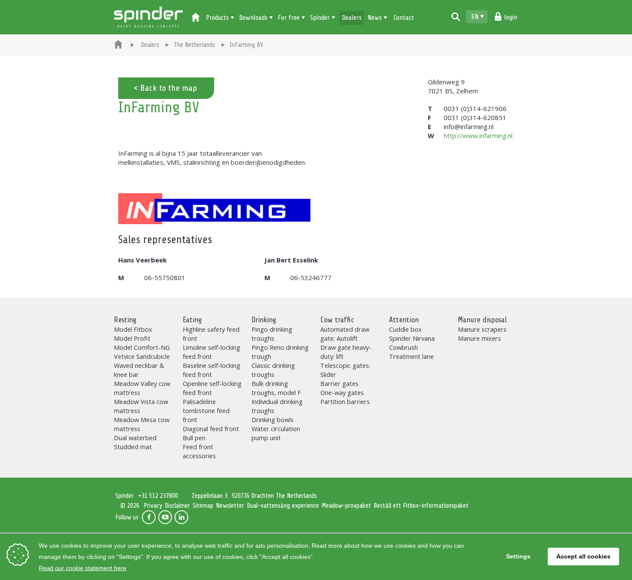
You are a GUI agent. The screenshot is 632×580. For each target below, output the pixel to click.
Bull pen (194, 437)
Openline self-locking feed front (212, 388)
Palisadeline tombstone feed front (206, 410)
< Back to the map (165, 88)
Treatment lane (411, 356)
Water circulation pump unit (276, 433)
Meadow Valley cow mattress (142, 388)
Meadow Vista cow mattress (141, 406)
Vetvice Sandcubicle (142, 356)
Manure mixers (479, 338)
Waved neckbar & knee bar (139, 370)
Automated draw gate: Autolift (344, 333)
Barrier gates (339, 383)
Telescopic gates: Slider (345, 370)
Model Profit (132, 338)
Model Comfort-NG (142, 347)
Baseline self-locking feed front (211, 370)
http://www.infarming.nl (478, 135)
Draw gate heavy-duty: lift (345, 352)
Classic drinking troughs (273, 370)
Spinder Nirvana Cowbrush (412, 343)
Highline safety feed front (211, 333)
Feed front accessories (199, 451)
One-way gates (342, 392)
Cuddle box (405, 329)
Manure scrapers (482, 329)
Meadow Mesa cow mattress (141, 424)
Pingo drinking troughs (272, 333)
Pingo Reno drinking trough (280, 352)
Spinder (148, 17)
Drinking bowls (273, 419)
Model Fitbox (133, 329)
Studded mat (133, 446)
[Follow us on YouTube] (165, 517)
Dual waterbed (135, 437)
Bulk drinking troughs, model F (276, 388)
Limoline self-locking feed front (211, 352)
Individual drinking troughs (277, 406)
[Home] (195, 18)
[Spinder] (118, 45)
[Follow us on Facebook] (149, 517)
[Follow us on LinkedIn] (181, 517)
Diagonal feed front (211, 428)
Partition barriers (345, 401)
